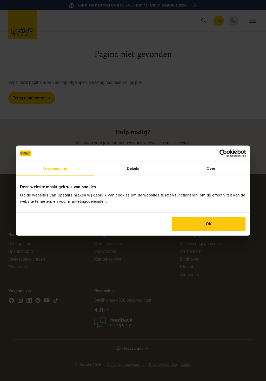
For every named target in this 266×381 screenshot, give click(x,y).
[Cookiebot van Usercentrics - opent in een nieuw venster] (223, 153)
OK (209, 223)
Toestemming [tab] (55, 168)
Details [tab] (133, 168)
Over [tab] (211, 168)
